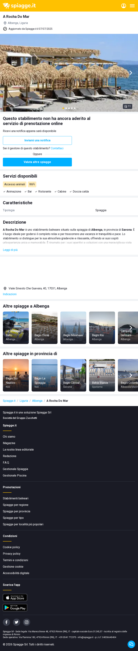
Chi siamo (9, 436)
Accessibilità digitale (16, 573)
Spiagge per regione (15, 505)
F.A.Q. (6, 462)
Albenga (37, 400)
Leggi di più (10, 250)
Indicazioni (10, 294)
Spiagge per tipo (13, 518)
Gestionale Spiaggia (15, 469)
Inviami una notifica (37, 140)
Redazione (9, 456)
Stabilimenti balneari (15, 498)
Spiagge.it (9, 400)
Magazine (9, 443)
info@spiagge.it (85, 637)
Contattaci (57, 148)
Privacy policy (11, 553)
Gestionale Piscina (14, 475)
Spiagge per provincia (16, 511)
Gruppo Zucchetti (27, 418)
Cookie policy (11, 547)
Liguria (24, 400)
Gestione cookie (13, 566)
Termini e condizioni (15, 560)
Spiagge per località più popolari (23, 524)
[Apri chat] (131, 644)
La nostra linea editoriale (18, 449)
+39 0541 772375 (67, 637)
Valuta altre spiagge (37, 162)
